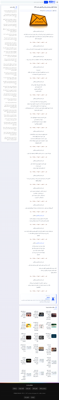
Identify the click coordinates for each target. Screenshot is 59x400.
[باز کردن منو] (57, 2)
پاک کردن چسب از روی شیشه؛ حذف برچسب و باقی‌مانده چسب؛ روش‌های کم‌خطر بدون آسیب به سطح (10, 138)
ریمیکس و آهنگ (43, 388)
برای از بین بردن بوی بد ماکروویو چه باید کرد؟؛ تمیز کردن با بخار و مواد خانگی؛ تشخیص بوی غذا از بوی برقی (9, 111)
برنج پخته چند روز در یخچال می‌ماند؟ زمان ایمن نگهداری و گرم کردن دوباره (10, 115)
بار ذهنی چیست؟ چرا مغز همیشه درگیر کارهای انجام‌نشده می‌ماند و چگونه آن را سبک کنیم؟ (9, 95)
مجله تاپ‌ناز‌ (52, 2)
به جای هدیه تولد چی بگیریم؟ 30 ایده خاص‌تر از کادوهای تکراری (10, 99)
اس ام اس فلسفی (40, 215)
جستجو (46, 2)
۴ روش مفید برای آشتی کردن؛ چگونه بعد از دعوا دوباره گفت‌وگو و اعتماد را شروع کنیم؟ (9, 83)
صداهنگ (14, 388)
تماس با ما (27, 397)
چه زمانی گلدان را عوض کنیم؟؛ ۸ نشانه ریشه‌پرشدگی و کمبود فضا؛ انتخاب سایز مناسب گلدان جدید (10, 133)
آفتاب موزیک (21, 388)
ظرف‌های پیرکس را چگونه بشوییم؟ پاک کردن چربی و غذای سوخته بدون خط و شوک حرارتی (10, 124)
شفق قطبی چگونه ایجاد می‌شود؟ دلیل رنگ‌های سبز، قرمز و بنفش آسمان (10, 52)
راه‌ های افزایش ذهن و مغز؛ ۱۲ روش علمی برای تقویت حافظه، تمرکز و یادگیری (9, 87)
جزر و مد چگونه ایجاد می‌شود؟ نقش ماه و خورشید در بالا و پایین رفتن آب (9, 48)
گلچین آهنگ (35, 388)
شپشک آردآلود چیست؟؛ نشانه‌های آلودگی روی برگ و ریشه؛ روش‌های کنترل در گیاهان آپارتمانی (9, 69)
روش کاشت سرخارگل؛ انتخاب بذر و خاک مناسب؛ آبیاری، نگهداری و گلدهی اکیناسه (9, 64)
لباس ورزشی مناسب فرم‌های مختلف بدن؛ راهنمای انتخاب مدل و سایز (9, 56)
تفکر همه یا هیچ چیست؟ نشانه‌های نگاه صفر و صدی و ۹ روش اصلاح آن (9, 91)
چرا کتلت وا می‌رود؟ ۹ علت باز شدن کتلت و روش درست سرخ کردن (10, 119)
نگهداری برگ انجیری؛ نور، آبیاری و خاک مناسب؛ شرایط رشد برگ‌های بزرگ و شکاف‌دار (10, 74)
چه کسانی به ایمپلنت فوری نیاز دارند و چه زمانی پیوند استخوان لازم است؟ (10, 11)
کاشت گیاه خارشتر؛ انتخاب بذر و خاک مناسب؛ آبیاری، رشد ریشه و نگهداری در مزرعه (10, 60)
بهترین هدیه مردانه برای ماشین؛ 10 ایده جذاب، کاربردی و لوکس (10, 35)
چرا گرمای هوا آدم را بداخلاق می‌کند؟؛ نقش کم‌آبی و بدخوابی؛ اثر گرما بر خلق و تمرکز (9, 15)
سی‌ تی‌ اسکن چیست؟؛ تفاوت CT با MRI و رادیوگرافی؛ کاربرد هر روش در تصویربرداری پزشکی (9, 30)
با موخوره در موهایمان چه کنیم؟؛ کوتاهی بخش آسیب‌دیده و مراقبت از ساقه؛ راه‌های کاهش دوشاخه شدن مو (9, 20)
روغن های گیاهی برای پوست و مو (11, 102)
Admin (48, 297)
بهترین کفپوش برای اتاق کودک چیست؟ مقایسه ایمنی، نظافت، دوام (9, 78)
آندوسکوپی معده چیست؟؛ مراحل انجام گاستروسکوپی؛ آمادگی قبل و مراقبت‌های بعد (10, 25)
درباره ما (32, 397)
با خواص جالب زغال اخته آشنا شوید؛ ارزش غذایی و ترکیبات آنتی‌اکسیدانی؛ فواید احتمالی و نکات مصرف (10, 44)
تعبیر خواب (28, 388)
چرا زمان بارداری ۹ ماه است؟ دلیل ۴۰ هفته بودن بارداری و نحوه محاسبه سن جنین (10, 39)
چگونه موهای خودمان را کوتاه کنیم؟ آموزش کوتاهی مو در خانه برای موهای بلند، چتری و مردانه (10, 106)
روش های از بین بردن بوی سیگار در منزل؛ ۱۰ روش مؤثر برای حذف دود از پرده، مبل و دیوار (9, 129)
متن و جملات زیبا (48, 10)
